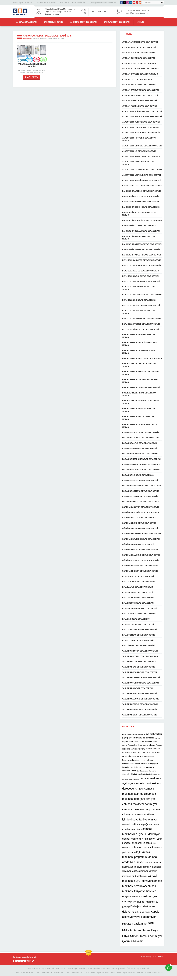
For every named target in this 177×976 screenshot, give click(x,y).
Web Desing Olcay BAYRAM (152, 957)
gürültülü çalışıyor (141, 912)
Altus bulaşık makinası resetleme (133, 734)
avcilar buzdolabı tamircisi (141, 738)
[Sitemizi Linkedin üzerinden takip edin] (130, 2)
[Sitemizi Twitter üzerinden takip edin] (124, 2)
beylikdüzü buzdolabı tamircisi (140, 774)
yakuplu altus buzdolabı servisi (32, 65)
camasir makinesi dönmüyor (139, 804)
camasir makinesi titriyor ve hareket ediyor (139, 891)
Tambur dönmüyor (151, 936)
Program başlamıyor (134, 923)
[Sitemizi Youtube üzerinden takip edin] (134, 2)
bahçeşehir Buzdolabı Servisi (142, 756)
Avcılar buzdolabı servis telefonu (141, 745)
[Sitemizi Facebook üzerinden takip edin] (121, 2)
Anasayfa (27, 38)
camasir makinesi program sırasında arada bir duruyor (139, 857)
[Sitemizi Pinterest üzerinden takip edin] (137, 2)
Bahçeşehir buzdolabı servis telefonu (137, 760)
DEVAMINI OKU (31, 77)
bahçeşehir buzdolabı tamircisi (135, 764)
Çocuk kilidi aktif (132, 941)
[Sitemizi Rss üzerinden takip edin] (140, 2)
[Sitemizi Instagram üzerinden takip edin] (127, 2)
